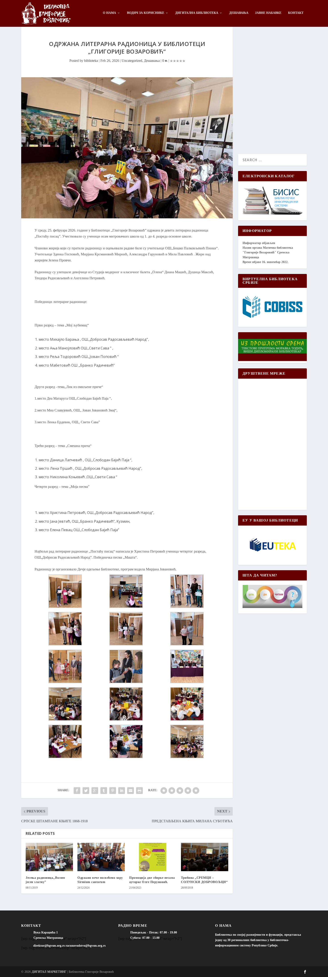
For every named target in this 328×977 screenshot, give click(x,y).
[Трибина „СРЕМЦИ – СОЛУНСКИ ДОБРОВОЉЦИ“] (204, 857)
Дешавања (238, 13)
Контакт (295, 13)
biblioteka (91, 61)
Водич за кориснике (145, 13)
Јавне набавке (268, 13)
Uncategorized (132, 61)
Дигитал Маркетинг (49, 971)
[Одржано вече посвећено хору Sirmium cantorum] (101, 857)
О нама (109, 13)
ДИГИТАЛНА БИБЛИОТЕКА (196, 13)
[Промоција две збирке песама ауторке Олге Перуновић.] (152, 857)
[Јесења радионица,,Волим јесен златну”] (49, 857)
